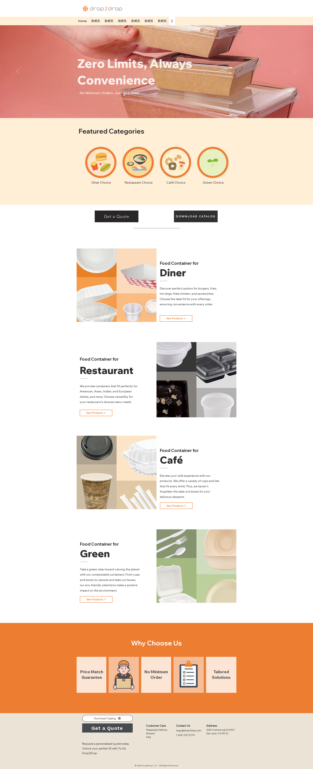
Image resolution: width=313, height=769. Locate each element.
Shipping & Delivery (156, 729)
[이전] (17, 72)
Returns (150, 733)
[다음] (295, 72)
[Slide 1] (153, 109)
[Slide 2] (156, 109)
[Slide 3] (159, 109)
